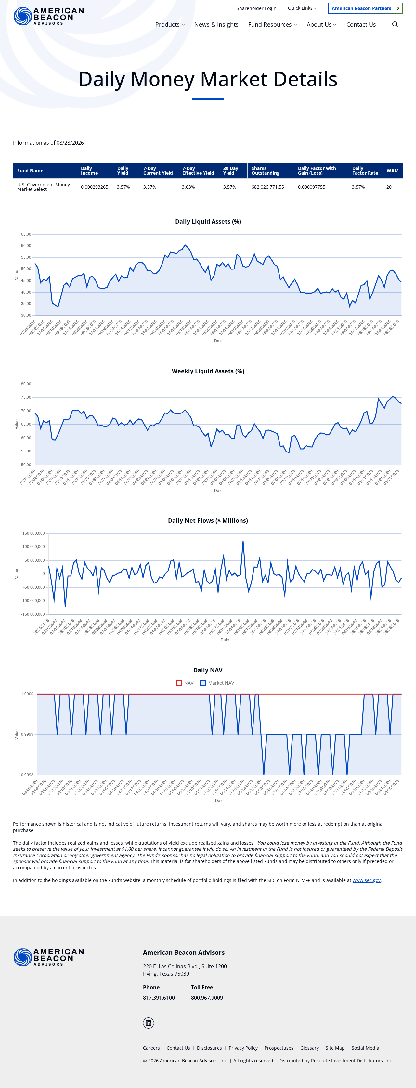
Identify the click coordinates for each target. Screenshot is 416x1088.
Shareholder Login (257, 8)
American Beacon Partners (361, 8)
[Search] (395, 24)
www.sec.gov (367, 880)
